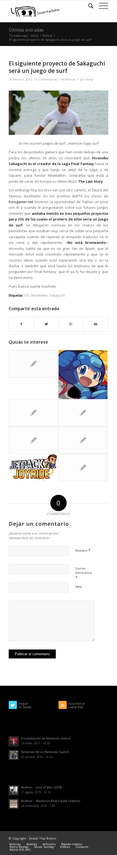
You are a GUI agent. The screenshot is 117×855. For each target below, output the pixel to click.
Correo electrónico (83, 573)
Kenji (89, 79)
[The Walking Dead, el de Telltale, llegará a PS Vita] (33, 440)
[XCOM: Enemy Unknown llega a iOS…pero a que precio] (83, 413)
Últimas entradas (26, 30)
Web (78, 586)
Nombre (82, 550)
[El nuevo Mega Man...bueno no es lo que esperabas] (83, 374)
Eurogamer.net (21, 201)
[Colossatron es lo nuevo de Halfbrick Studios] (83, 440)
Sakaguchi (57, 295)
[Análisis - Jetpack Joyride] (33, 467)
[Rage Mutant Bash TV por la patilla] (33, 364)
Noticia (47, 35)
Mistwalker (39, 295)
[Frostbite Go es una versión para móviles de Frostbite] (33, 413)
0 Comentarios (46, 79)
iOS (27, 295)
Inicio (34, 35)
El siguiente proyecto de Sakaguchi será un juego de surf (57, 67)
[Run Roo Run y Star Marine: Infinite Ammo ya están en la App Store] (83, 467)
